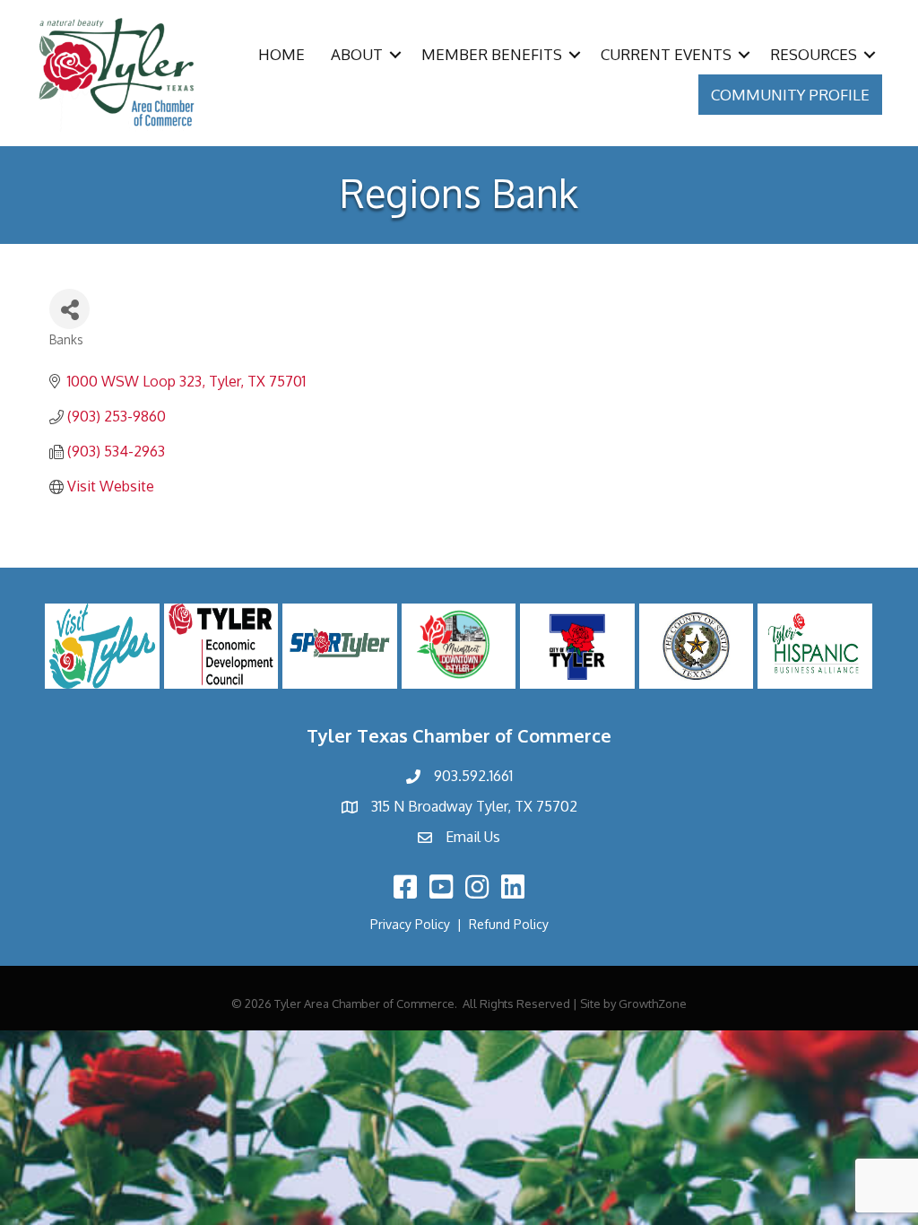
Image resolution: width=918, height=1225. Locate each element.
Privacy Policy (410, 924)
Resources (813, 54)
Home (281, 54)
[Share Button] (69, 309)
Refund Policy (509, 924)
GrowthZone (653, 1003)
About (357, 54)
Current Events (666, 54)
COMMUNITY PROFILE (790, 94)
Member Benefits (491, 54)
